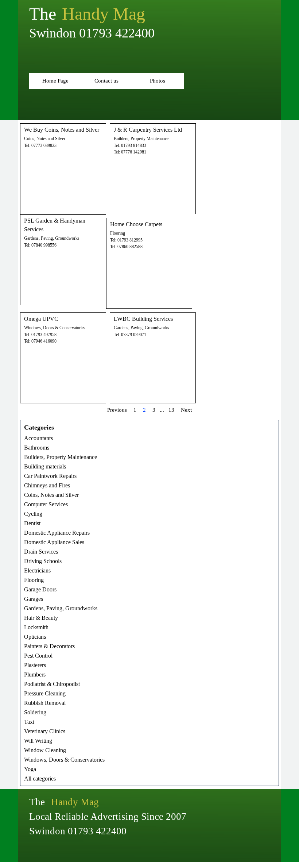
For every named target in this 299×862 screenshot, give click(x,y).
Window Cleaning (45, 750)
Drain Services (41, 551)
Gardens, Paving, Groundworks (51, 238)
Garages (33, 599)
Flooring (117, 233)
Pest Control (38, 656)
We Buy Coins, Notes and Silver (61, 130)
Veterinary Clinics (44, 731)
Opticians (35, 637)
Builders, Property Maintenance (141, 138)
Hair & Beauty (41, 618)
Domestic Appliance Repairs (57, 533)
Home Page (55, 81)
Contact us (106, 81)
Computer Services (46, 504)
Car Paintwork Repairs (50, 476)
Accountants (38, 438)
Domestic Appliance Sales (54, 542)
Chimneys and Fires (47, 485)
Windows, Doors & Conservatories (54, 327)
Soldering (35, 712)
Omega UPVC (41, 319)
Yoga (30, 769)
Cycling (33, 514)
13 (171, 410)
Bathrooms (36, 447)
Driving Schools (43, 561)
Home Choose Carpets (136, 224)
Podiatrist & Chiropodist (52, 684)
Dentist (32, 523)
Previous (117, 410)
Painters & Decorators (49, 646)
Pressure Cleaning (45, 693)
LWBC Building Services (143, 319)
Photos (157, 81)
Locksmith (36, 627)
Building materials (45, 466)
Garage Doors (40, 589)
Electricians (37, 570)
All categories (40, 778)
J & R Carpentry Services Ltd (148, 130)
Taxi (29, 722)
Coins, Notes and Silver (44, 138)
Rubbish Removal (45, 703)
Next (186, 410)
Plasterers (35, 665)
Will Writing (38, 741)
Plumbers (35, 674)
